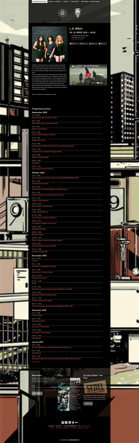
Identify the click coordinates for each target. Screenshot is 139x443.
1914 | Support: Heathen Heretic (42, 168)
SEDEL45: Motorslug (39, 229)
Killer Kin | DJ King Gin (39, 129)
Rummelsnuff (36, 353)
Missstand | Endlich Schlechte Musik (44, 295)
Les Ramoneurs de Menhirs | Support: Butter (47, 151)
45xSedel (57, 2)
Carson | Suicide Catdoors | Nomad (43, 134)
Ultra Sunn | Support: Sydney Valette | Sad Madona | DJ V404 (52, 289)
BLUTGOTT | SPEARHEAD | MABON (44, 266)
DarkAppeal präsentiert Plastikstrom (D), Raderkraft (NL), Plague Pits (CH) (56, 358)
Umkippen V (36, 163)
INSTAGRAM (73, 428)
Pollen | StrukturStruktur (40, 212)
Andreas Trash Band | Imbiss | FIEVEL (44, 117)
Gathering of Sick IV (38, 321)
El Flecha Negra (37, 315)
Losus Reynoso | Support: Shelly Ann (44, 217)
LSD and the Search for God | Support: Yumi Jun (48, 195)
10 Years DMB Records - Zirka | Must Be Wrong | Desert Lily (51, 347)
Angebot (65, 2)
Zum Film (88, 403)
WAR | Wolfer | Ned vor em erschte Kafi (44, 123)
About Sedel (74, 2)
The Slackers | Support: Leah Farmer (44, 223)
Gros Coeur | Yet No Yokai (40, 327)
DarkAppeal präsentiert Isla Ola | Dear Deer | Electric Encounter (53, 146)
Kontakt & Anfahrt (94, 1)
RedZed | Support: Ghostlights (42, 300)
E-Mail (33, 386)
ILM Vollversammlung (39, 278)
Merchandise (84, 1)
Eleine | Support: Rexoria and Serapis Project (47, 240)
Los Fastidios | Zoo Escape (41, 332)
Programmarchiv (36, 362)
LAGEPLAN (58, 428)
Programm (51, 1)
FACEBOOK (65, 428)
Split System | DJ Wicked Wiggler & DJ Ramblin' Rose (49, 189)
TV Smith (35, 261)
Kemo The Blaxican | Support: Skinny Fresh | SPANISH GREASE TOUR (55, 178)
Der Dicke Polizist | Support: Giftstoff (44, 246)
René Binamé (36, 338)
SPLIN (34, 283)
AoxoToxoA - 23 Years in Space (42, 272)
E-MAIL (52, 428)
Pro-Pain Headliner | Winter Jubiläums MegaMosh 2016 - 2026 (52, 306)
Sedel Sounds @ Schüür (40, 183)
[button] (74, 44)
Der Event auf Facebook (77, 40)
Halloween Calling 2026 (39, 251)
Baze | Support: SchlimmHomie (42, 206)
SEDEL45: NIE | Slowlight (40, 157)
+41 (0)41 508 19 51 (86, 426)
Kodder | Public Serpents (40, 200)
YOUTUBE (80, 428)
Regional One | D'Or (38, 140)
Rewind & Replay (37, 234)
